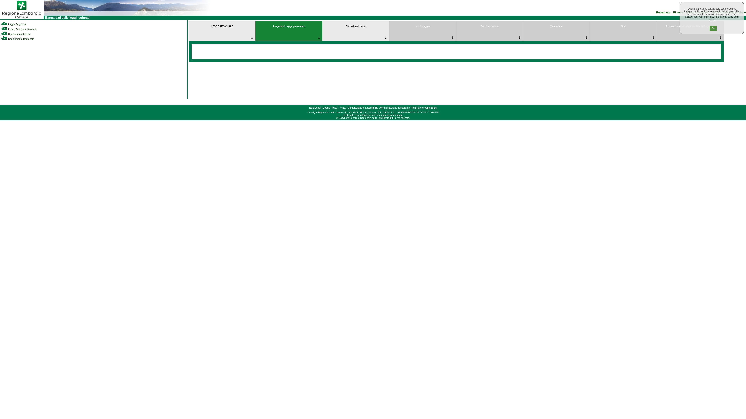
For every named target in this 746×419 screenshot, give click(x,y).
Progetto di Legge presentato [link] (289, 26)
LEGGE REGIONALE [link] (222, 26)
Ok (713, 28)
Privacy (342, 107)
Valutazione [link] (556, 26)
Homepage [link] (663, 12)
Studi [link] (623, 26)
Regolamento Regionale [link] (21, 39)
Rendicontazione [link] (490, 26)
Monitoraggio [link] (423, 26)
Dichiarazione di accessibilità (362, 107)
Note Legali (315, 107)
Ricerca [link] (678, 12)
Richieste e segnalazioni (424, 107)
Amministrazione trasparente (394, 107)
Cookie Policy (330, 107)
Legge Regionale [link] (17, 24)
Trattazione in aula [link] (356, 26)
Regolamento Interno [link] (19, 34)
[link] (22, 18)
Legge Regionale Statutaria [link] (22, 29)
